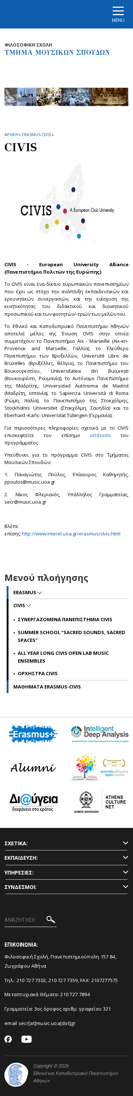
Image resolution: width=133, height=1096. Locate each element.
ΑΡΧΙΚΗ (11, 134)
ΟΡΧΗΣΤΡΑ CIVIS (38, 673)
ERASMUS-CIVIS (36, 134)
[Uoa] (16, 1075)
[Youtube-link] (26, 1040)
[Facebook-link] (8, 1040)
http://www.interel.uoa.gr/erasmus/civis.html (71, 533)
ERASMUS (25, 592)
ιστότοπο (100, 435)
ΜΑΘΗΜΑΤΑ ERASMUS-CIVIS (47, 686)
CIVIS (19, 605)
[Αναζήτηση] (50, 921)
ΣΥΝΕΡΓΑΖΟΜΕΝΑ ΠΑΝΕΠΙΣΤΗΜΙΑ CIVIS (65, 619)
